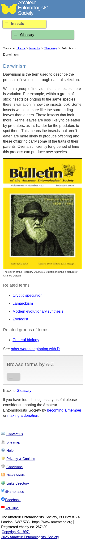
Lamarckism (23, 303)
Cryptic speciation (27, 295)
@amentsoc (14, 492)
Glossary (27, 35)
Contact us (14, 434)
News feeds (15, 475)
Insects (17, 24)
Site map (13, 442)
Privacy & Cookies (20, 459)
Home (21, 48)
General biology (26, 340)
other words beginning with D (35, 349)
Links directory (17, 483)
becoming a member (64, 410)
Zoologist (20, 319)
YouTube (12, 508)
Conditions (14, 467)
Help (9, 450)
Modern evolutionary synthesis (38, 311)
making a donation (22, 415)
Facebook (13, 500)
